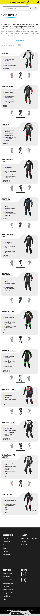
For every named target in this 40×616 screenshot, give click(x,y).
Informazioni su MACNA (29, 538)
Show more (20, 41)
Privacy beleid (28, 610)
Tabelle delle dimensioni (7, 575)
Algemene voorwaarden (14, 610)
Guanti (5, 548)
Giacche (5, 538)
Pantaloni (6, 542)
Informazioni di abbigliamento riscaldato (8, 593)
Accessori (6, 555)
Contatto (24, 542)
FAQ (4, 599)
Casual (5, 551)
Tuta (4, 545)
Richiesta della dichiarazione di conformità (8, 583)
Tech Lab (24, 545)
